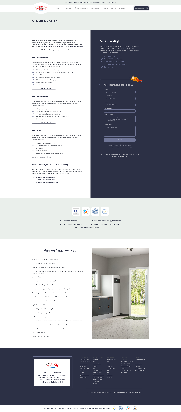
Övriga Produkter (81, 8)
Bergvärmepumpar (84, 368)
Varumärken (95, 8)
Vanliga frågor (138, 364)
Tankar (95, 366)
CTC (108, 364)
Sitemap (108, 408)
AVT (108, 361)
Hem (57, 8)
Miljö (136, 361)
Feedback (137, 366)
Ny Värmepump (67, 8)
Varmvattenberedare (98, 375)
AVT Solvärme (97, 364)
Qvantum (109, 377)
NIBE (108, 372)
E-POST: (117, 392)
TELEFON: (96, 392)
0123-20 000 (124, 154)
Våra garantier (83, 377)
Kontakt (122, 8)
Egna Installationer (84, 375)
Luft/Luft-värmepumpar (86, 361)
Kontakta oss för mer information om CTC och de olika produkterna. (62, 46)
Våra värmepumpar (84, 359)
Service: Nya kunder (126, 370)
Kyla (94, 361)
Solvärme (95, 359)
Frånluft (82, 370)
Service (105, 8)
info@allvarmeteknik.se (119, 156)
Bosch (108, 370)
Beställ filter (124, 372)
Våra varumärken (111, 359)
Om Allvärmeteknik (140, 359)
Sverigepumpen (111, 368)
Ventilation (96, 381)
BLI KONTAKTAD (139, 8)
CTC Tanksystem (97, 372)
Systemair (109, 375)
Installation (82, 372)
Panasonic (110, 366)
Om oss (113, 8)
